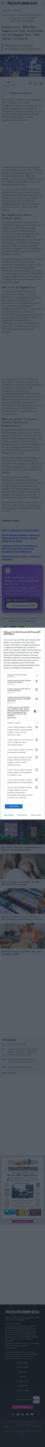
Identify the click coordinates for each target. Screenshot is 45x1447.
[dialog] (22, 724)
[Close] (40, 632)
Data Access (22, 815)
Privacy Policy (36, 815)
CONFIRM (13, 806)
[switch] (36, 681)
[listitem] (22, 675)
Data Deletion (9, 815)
